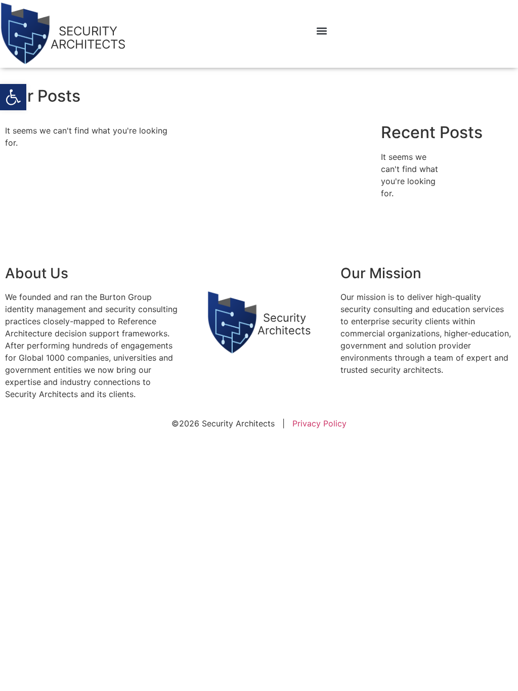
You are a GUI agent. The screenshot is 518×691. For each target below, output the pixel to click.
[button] (13, 97)
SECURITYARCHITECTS (88, 38)
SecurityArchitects (284, 323)
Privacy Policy (319, 423)
